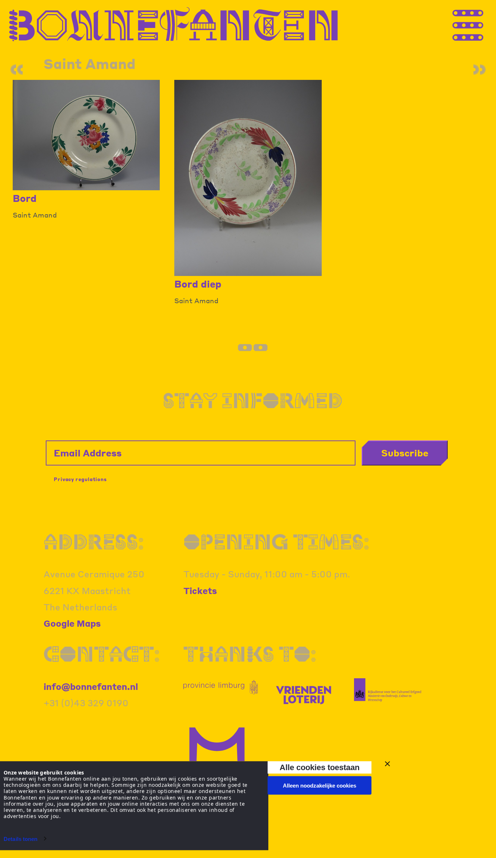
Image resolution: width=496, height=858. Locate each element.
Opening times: (276, 541)
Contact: (102, 653)
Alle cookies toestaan (319, 767)
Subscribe (404, 453)
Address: (94, 541)
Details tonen (20, 838)
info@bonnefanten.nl (91, 686)
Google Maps (72, 623)
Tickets (200, 590)
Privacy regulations (80, 479)
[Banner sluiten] (387, 763)
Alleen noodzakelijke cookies (319, 785)
